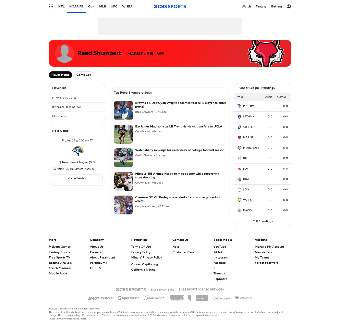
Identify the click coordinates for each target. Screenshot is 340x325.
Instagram (220, 257)
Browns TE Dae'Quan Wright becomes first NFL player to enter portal (180, 109)
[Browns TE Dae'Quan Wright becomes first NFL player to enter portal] (123, 115)
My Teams (262, 257)
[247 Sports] (101, 297)
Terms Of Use (141, 247)
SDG (246, 189)
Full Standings (263, 221)
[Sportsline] (129, 297)
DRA (246, 179)
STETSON (249, 127)
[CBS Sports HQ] (162, 289)
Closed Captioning (144, 264)
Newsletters (263, 252)
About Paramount (102, 257)
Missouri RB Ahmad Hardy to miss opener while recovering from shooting (177, 180)
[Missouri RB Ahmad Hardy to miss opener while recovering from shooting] (123, 186)
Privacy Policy (141, 252)
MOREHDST (251, 148)
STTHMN (249, 116)
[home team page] (77, 151)
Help (175, 247)
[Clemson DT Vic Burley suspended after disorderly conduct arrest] (123, 209)
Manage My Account (269, 247)
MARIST (248, 137)
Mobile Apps (58, 273)
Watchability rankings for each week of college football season (179, 155)
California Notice (143, 270)
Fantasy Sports (59, 252)
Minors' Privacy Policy (146, 257)
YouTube (219, 247)
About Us (96, 247)
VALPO (247, 200)
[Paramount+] (154, 297)
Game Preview (77, 178)
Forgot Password (267, 263)
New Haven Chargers (75, 162)
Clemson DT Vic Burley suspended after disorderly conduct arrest (177, 204)
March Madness (60, 268)
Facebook (220, 263)
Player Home (60, 75)
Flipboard (220, 279)
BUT (246, 158)
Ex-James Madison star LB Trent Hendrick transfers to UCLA (178, 131)
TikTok (218, 252)
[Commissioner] (180, 297)
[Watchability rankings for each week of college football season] (123, 162)
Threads (219, 273)
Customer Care (183, 252)
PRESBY (248, 106)
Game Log (83, 75)
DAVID (247, 210)
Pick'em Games (60, 247)
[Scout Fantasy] (222, 298)
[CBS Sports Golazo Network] (201, 289)
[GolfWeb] (243, 298)
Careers (95, 252)
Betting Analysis (60, 263)
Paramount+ (98, 263)
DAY (246, 169)
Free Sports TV (59, 257)
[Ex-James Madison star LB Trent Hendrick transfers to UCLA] (123, 138)
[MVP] (202, 297)
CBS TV (95, 268)
